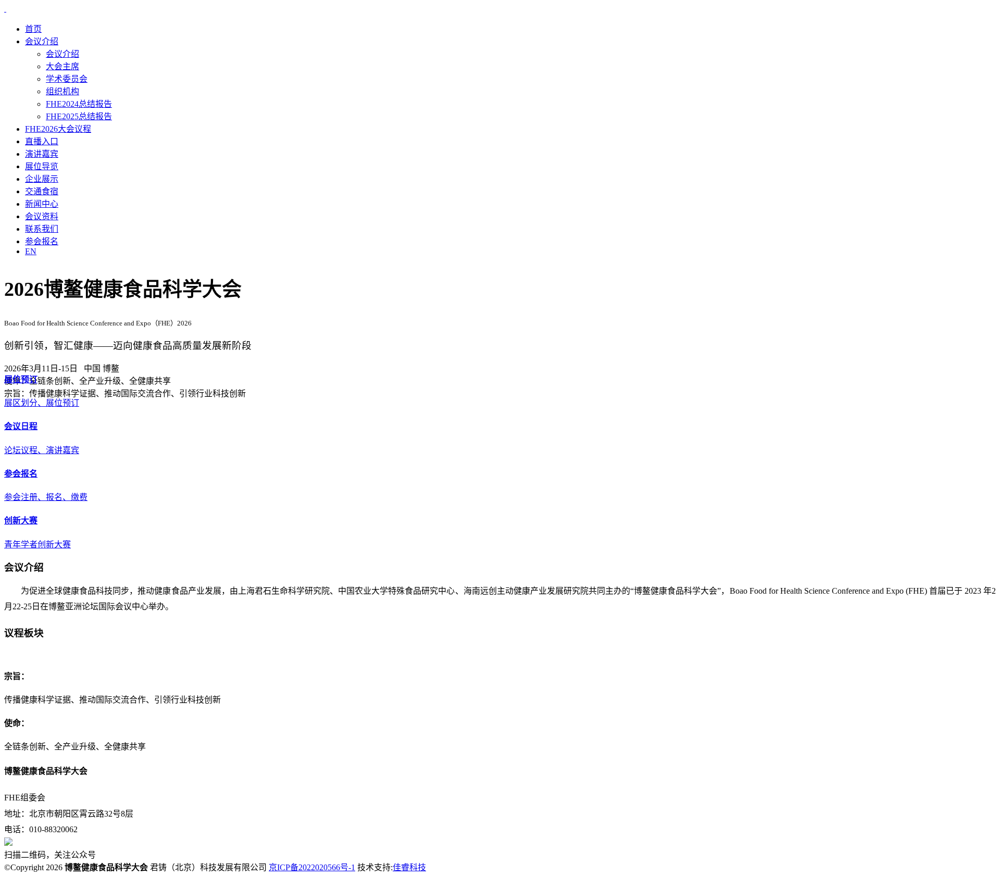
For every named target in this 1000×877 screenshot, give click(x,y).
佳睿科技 (409, 867)
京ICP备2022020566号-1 (312, 867)
